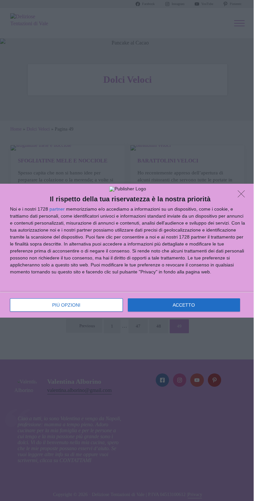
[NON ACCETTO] (243, 195)
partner (57, 209)
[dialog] (127, 251)
